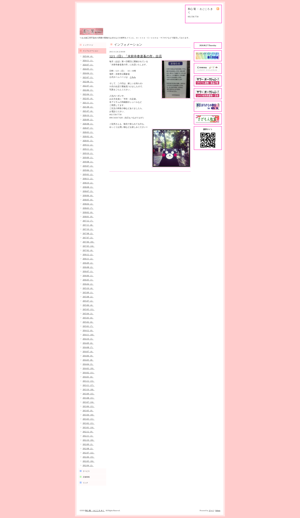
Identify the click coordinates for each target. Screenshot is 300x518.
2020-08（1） (88, 124)
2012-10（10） (89, 440)
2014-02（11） (89, 373)
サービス (86, 471)
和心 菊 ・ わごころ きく (95, 510)
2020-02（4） (88, 136)
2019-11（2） (88, 149)
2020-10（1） (88, 115)
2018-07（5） (88, 191)
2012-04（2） (88, 465)
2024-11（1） (88, 61)
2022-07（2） (88, 86)
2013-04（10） (89, 415)
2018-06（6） (88, 195)
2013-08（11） (89, 398)
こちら (133, 77)
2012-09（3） (88, 444)
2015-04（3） (88, 314)
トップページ (88, 45)
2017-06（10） (89, 242)
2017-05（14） (89, 246)
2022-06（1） (88, 90)
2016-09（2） (88, 263)
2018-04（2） (88, 204)
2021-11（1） (88, 103)
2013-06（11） (89, 406)
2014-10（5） (88, 339)
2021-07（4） (88, 111)
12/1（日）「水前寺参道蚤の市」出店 (135, 56)
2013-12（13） (89, 381)
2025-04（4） (88, 56)
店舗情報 (86, 477)
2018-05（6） (88, 200)
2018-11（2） (88, 179)
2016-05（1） (88, 280)
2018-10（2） (88, 183)
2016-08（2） (88, 267)
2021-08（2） (88, 107)
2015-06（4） (88, 305)
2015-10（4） (88, 288)
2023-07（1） (88, 77)
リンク (85, 483)
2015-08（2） (88, 297)
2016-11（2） (88, 259)
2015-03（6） (88, 318)
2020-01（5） (88, 141)
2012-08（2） (88, 449)
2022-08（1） (88, 82)
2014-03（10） (89, 368)
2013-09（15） (89, 394)
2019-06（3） (88, 170)
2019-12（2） (88, 145)
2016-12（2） (88, 255)
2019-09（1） (88, 158)
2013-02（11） (89, 423)
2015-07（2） (88, 301)
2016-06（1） (88, 276)
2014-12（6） (88, 330)
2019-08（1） (88, 162)
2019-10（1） (88, 153)
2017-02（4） (88, 250)
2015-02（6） (88, 322)
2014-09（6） (88, 343)
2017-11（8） (88, 225)
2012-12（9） (88, 432)
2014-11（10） (89, 335)
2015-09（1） (88, 292)
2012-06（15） (89, 457)
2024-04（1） (88, 73)
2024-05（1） (88, 69)
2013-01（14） (89, 427)
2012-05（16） (89, 461)
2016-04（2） (88, 284)
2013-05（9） (88, 411)
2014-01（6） (88, 377)
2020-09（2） (88, 120)
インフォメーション (90, 51)
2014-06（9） (88, 356)
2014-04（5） (88, 364)
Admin (217, 510)
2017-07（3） (88, 238)
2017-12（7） (88, 221)
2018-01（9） (88, 217)
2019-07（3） (88, 166)
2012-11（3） (88, 436)
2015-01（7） (88, 326)
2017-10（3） (88, 229)
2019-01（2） (88, 174)
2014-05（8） (88, 360)
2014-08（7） (88, 347)
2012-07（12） (89, 453)
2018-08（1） (88, 187)
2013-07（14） (89, 402)
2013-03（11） (89, 419)
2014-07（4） (88, 352)
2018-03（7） (88, 208)
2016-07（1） (88, 271)
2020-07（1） (88, 128)
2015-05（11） (89, 309)
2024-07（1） (88, 65)
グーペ (211, 510)
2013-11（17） (89, 385)
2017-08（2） (88, 233)
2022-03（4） (88, 98)
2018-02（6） (88, 212)
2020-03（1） (88, 132)
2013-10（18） (89, 389)
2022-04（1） (88, 94)
